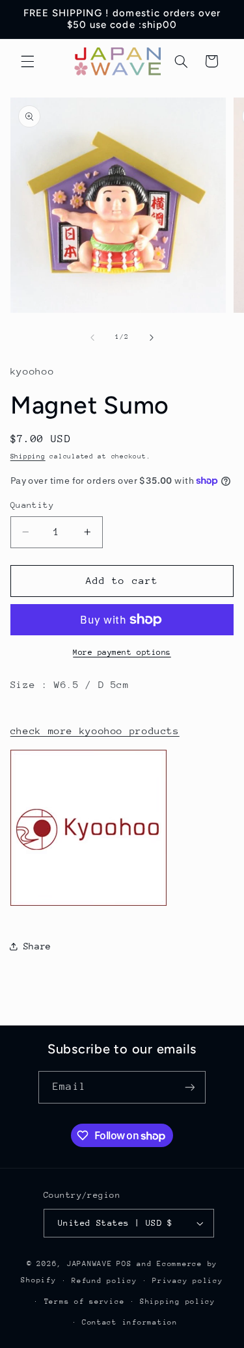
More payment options (122, 652)
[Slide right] (151, 337)
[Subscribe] (189, 1087)
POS (123, 1264)
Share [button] (37, 946)
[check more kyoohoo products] (88, 904)
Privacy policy (187, 1280)
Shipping (28, 456)
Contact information (130, 1322)
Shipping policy (177, 1301)
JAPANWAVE (90, 1264)
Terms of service (84, 1301)
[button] (27, 61)
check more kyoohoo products (95, 730)
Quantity (32, 505)
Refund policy (104, 1280)
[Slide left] (92, 337)
